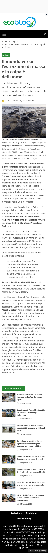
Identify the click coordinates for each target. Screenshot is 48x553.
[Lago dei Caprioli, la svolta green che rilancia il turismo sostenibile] (8, 485)
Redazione (16, 513)
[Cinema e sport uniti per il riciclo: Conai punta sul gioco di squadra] (8, 459)
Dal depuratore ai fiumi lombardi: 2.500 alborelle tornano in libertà (31, 470)
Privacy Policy (24, 518)
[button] (45, 34)
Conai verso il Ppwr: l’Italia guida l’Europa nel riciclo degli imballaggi (31, 412)
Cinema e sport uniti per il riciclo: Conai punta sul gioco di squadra (31, 457)
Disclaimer (31, 513)
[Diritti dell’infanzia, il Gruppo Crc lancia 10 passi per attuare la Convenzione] (8, 498)
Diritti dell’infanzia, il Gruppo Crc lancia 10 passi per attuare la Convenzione (31, 497)
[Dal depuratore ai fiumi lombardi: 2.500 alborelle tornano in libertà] (8, 472)
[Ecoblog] (20, 21)
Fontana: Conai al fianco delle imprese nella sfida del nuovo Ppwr (29, 397)
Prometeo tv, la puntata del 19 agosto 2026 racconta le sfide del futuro (31, 428)
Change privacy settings (37, 551)
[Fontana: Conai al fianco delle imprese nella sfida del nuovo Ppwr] (8, 397)
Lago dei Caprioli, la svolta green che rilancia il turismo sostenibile (31, 483)
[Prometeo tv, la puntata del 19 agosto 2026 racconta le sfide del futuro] (8, 428)
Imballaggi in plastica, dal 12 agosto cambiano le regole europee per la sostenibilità (29, 443)
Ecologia (5, 55)
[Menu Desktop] (4, 34)
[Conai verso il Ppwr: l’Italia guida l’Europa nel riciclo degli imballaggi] (8, 413)
